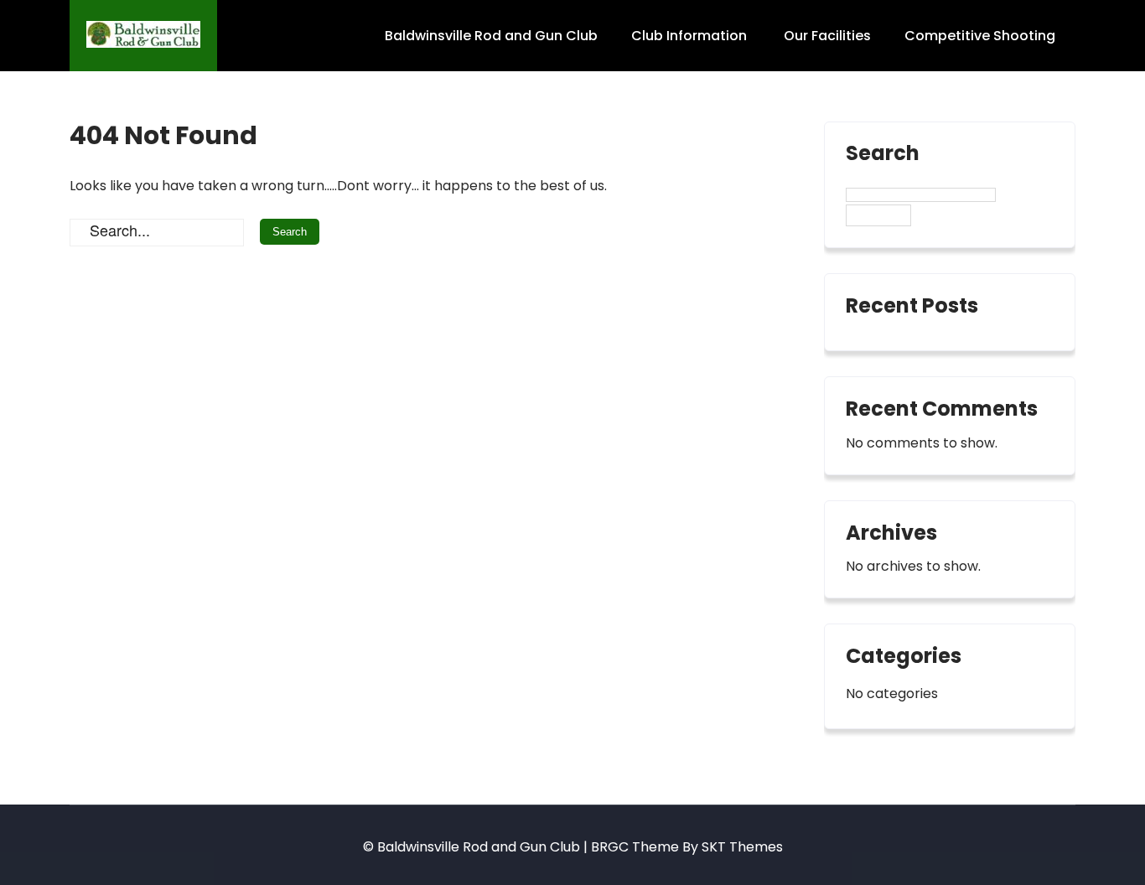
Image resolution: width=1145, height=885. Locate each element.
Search (883, 155)
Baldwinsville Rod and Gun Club (491, 35)
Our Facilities (827, 35)
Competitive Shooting (979, 35)
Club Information (689, 35)
